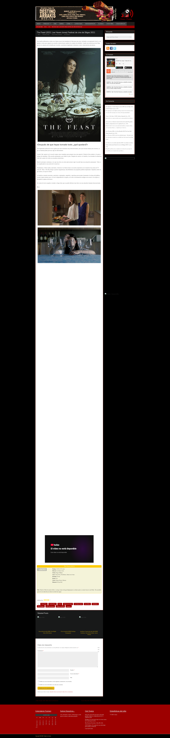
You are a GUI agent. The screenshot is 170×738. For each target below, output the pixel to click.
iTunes (129, 19)
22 (52, 723)
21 (49, 723)
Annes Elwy (44, 604)
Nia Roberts (95, 604)
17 (36, 723)
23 (55, 723)
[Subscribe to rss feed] (107, 48)
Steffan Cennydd (60, 606)
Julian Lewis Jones (68, 604)
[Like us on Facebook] (111, 48)
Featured (60, 34)
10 (36, 721)
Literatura (78, 24)
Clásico (100, 24)
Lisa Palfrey (87, 604)
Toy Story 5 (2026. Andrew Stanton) (117, 116)
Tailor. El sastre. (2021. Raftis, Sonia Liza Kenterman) (47, 700)
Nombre (72, 670)
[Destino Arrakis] (77, 19)
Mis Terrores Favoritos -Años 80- (93, 723)
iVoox (122, 19)
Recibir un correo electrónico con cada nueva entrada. (51, 684)
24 (36, 724)
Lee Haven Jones (78, 604)
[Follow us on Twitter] (114, 48)
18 (40, 723)
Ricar (39, 34)
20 (46, 723)
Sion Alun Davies (50, 606)
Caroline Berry (52, 604)
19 (43, 723)
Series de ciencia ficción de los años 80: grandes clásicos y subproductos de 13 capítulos (94, 716)
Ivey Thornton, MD (110, 131)
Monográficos (90, 24)
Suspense (69, 606)
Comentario (40, 650)
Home (45, 26)
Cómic (67, 24)
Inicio (38, 24)
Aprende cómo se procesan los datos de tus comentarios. (61, 691)
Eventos (56, 34)
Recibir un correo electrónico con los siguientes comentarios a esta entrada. (56, 681)
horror (59, 604)
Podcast (45, 24)
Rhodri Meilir (41, 606)
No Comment (67, 34)
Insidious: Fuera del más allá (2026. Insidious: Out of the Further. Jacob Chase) (89, 633)
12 (43, 721)
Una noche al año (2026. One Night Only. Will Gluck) (47, 632)
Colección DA (120, 24)
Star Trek (110, 24)
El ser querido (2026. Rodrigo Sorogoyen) (68, 632)
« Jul (36, 727)
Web (71, 677)
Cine (55, 24)
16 (55, 721)
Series (62, 24)
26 (43, 724)
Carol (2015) (88, 728)
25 (40, 724)
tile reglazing (108, 106)
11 (40, 721)
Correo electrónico (74, 673)
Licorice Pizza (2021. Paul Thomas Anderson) (90, 700)
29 (52, 724)
